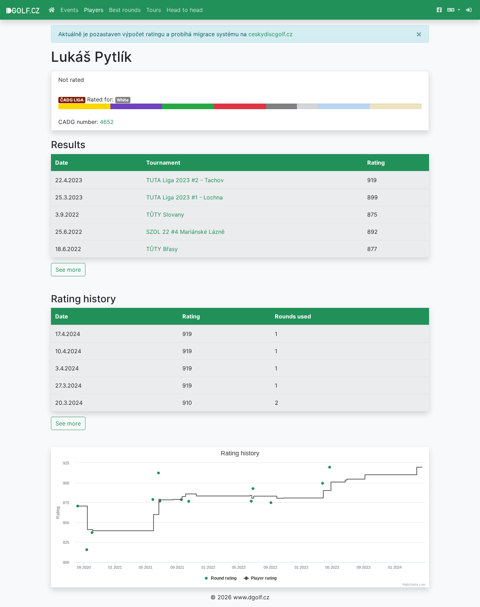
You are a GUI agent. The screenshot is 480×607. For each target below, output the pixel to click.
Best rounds (125, 9)
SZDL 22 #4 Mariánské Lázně (185, 231)
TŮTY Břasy (162, 248)
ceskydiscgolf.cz (270, 34)
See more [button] (68, 269)
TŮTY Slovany (165, 214)
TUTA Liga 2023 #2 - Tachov (185, 180)
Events (69, 9)
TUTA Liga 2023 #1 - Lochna (184, 197)
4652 (107, 121)
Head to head (185, 9)
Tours (153, 9)
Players (93, 9)
